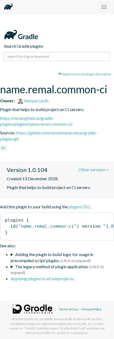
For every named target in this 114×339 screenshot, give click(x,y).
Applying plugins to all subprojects (42, 278)
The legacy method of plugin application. (52, 266)
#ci (3, 148)
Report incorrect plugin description (86, 74)
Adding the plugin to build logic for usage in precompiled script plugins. (52, 257)
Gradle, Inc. (31, 319)
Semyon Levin (36, 100)
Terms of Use (68, 309)
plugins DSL (79, 206)
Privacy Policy (92, 309)
